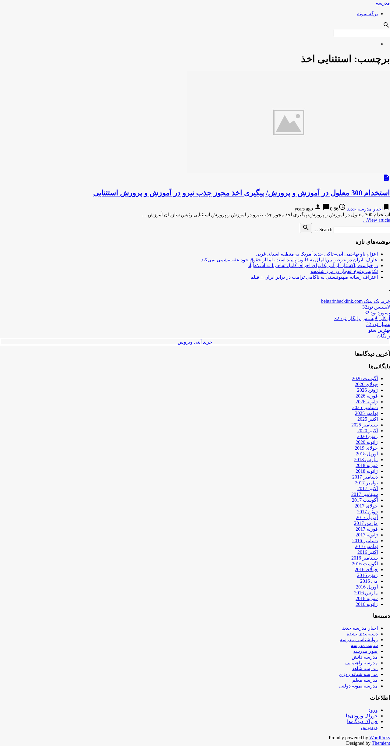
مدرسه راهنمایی (361, 662)
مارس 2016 (366, 592)
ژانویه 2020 (367, 442)
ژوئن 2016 (367, 575)
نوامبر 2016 (366, 546)
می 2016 (369, 581)
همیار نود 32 (378, 324)
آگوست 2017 (365, 500)
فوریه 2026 (367, 395)
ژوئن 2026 (367, 390)
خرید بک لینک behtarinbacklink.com (355, 301)
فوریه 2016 (367, 598)
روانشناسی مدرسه (359, 639)
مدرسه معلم (365, 680)
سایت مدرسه (364, 645)
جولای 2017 (366, 505)
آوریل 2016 (367, 586)
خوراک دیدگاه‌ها (362, 721)
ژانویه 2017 (367, 534)
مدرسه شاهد (365, 668)
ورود (373, 709)
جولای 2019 (366, 448)
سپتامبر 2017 (364, 494)
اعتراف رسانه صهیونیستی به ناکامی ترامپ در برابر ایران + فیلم (314, 277)
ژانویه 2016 (367, 604)
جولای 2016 (366, 569)
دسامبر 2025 (365, 407)
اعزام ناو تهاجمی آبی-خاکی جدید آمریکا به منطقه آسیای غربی (317, 253)
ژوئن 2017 (367, 511)
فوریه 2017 (367, 529)
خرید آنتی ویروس (195, 342)
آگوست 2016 (365, 563)
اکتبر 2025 (367, 419)
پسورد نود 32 (377, 312)
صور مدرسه (365, 651)
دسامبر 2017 (365, 476)
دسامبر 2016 (365, 540)
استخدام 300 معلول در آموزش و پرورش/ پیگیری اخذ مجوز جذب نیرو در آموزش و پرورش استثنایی (241, 193)
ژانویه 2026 (367, 401)
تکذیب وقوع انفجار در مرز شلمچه (344, 271)
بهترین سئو (379, 330)
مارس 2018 (366, 459)
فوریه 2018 (367, 465)
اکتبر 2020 (367, 430)
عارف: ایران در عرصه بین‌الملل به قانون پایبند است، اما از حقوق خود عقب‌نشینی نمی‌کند (289, 259)
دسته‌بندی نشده (362, 633)
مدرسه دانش (365, 656)
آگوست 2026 (365, 378)
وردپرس (369, 727)
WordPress (379, 737)
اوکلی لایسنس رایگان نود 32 (362, 318)
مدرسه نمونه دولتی (358, 685)
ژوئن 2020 (367, 436)
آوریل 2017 (367, 517)
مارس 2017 (366, 523)
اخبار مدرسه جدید (365, 208)
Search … (322, 229)
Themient (381, 743)
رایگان (383, 335)
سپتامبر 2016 (364, 557)
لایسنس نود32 (376, 306)
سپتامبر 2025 (364, 424)
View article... (376, 220)
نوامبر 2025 (366, 413)
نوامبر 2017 (366, 482)
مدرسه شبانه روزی (358, 674)
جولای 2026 (366, 384)
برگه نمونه (367, 13)
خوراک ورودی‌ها (362, 715)
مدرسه (383, 2)
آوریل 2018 (367, 453)
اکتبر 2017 (367, 488)
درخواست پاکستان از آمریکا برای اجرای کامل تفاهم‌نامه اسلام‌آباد (313, 265)
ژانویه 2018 (367, 471)
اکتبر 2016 (367, 552)
